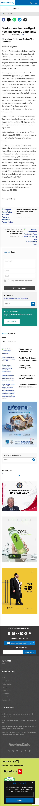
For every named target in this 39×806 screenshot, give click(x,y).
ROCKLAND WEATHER (18, 9)
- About (4, 687)
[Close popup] (33, 783)
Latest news (11, 341)
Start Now (12, 321)
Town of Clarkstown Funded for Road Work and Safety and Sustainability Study (13, 231)
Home (3, 14)
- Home (4, 677)
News (10, 14)
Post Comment (19, 288)
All (4, 341)
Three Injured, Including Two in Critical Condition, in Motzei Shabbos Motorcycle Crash (19, 727)
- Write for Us (6, 690)
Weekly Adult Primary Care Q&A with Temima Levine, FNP (28, 360)
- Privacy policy (6, 700)
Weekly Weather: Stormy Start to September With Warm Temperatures (19, 715)
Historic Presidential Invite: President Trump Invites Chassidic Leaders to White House (19, 733)
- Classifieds (5, 681)
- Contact (5, 697)
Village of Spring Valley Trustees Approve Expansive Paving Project (26, 211)
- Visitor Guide (6, 684)
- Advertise (5, 693)
